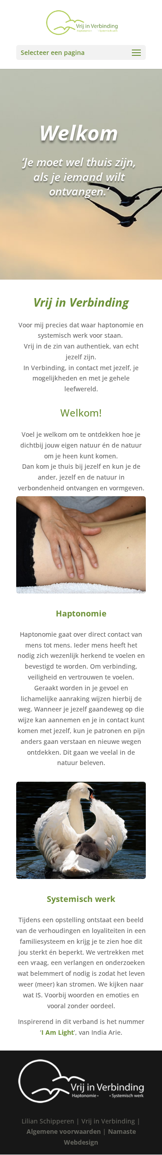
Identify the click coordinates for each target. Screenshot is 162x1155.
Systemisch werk (81, 898)
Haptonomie (81, 613)
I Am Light (57, 1032)
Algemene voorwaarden (64, 1131)
